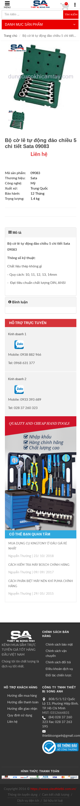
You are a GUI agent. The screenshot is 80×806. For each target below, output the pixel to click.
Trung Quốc (39, 188)
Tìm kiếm (71, 14)
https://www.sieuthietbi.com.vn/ (53, 789)
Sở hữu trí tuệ (53, 800)
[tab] (40, 232)
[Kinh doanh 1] (8, 344)
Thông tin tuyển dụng (23, 794)
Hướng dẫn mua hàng (22, 695)
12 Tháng (37, 193)
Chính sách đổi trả (58, 662)
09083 (35, 173)
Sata (34, 178)
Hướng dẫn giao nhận (22, 708)
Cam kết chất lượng (55, 794)
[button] (40, 232)
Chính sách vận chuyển (56, 653)
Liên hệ (12, 721)
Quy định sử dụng (19, 715)
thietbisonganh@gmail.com (61, 735)
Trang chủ (10, 35)
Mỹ (33, 183)
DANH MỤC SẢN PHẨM (24, 24)
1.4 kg (35, 198)
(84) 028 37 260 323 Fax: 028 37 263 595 (57, 722)
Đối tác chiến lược (58, 675)
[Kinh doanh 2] (8, 389)
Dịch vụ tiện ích (28, 800)
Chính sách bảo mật (59, 644)
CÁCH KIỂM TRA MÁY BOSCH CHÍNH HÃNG (38, 564)
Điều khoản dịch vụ (59, 669)
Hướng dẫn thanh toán (22, 702)
